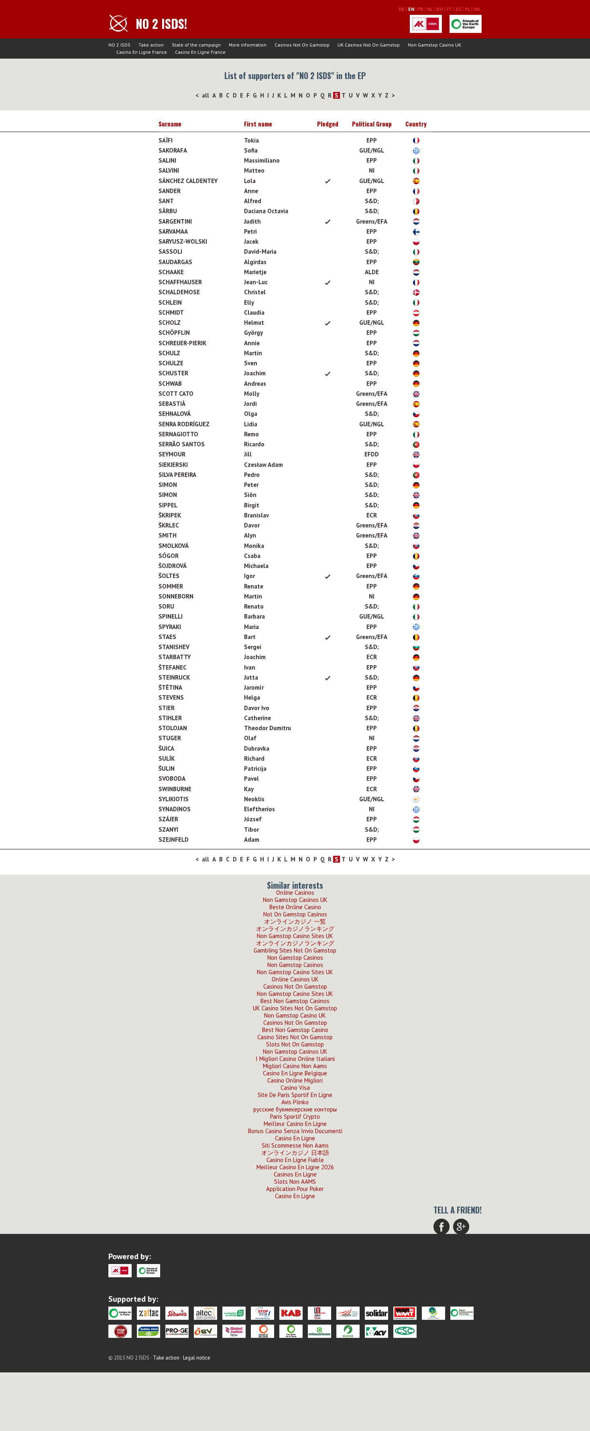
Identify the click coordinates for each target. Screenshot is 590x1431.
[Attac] (148, 1313)
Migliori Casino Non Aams (295, 1066)
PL (467, 9)
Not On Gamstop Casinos (295, 914)
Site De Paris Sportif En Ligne (295, 1095)
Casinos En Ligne (295, 1174)
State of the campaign (196, 45)
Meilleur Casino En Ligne (295, 1124)
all (205, 95)
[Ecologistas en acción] (234, 1313)
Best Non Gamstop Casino (295, 1030)
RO (439, 9)
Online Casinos (295, 892)
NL (430, 9)
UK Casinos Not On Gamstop (369, 45)
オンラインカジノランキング (295, 928)
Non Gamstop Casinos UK (295, 900)
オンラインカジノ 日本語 (295, 1152)
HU (477, 9)
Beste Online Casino (295, 907)
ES (458, 9)
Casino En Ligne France (141, 52)
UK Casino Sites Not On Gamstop (295, 1008)
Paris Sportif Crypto (295, 1116)
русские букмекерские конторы (295, 1109)
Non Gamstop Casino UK (434, 45)
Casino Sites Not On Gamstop (295, 1037)
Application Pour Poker (295, 1189)
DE (402, 9)
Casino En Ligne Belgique (295, 1073)
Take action (151, 45)
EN (411, 9)
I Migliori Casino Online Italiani (295, 1059)
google (461, 1227)
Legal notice (196, 1357)
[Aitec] (205, 1313)
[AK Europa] (426, 24)
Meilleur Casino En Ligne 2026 (295, 1167)
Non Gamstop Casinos (295, 957)
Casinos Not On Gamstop (302, 45)
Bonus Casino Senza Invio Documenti (295, 1131)
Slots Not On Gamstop (295, 1044)
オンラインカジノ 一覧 (295, 921)
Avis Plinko (295, 1102)
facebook (441, 1227)
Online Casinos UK (295, 979)
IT (449, 9)
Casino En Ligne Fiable (295, 1160)
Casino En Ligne (295, 1138)
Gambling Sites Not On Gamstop (295, 950)
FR (420, 9)
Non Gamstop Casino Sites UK (295, 936)
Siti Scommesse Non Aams (295, 1145)
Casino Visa (295, 1087)
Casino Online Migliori (295, 1080)
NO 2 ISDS (119, 45)
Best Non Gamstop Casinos (295, 1001)
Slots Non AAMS (295, 1181)
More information (248, 45)
